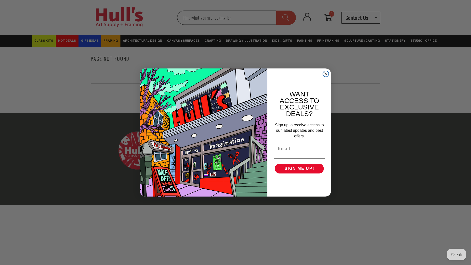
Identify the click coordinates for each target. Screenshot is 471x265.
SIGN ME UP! (299, 168)
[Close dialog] (326, 74)
